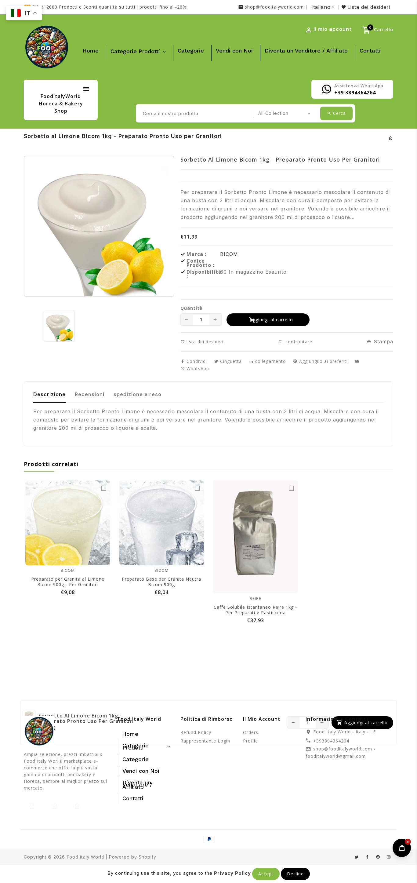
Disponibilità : (203, 274)
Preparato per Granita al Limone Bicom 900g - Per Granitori (67, 581)
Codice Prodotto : (200, 263)
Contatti (370, 50)
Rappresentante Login (205, 741)
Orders (250, 732)
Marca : (196, 254)
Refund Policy (195, 732)
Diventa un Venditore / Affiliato (306, 50)
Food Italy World (85, 857)
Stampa (382, 341)
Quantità (191, 308)
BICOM (229, 254)
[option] (59, 326)
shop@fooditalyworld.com (274, 7)
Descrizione (49, 394)
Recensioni (89, 394)
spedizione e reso (137, 394)
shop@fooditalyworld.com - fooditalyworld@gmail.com (340, 752)
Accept (266, 874)
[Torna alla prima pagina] (391, 137)
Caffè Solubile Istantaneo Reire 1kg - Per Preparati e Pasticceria (255, 609)
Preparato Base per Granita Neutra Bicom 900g (161, 581)
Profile (250, 741)
